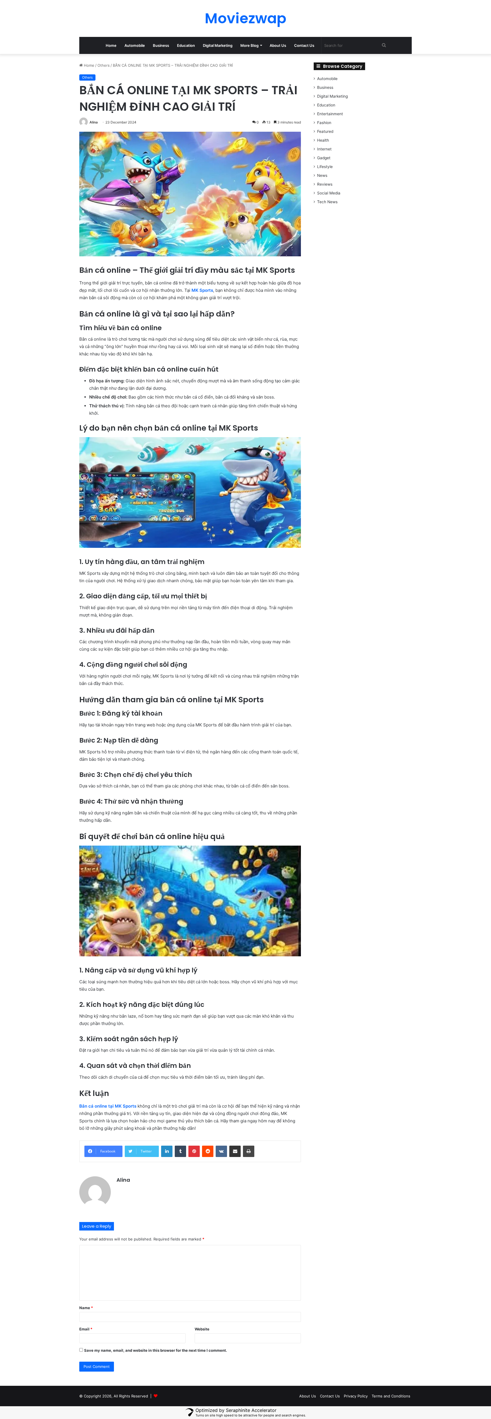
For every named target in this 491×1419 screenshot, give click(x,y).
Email (85, 1329)
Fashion (324, 122)
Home (111, 45)
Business (161, 45)
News (322, 175)
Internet (324, 149)
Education (186, 45)
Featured (325, 131)
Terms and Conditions (391, 1396)
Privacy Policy (356, 1396)
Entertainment (330, 114)
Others (103, 65)
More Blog (249, 45)
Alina (94, 122)
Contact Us (304, 45)
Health (323, 140)
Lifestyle (325, 166)
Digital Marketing (217, 45)
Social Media (328, 193)
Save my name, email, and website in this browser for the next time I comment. (155, 1350)
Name (86, 1307)
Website (202, 1329)
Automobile (134, 45)
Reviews (324, 184)
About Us (278, 45)
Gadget (323, 158)
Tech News (327, 202)
